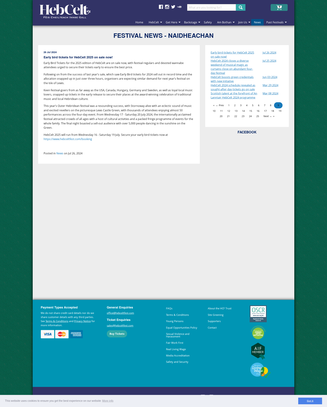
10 (214, 110)
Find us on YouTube (179, 7)
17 (265, 110)
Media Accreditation (178, 355)
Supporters (214, 321)
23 (243, 116)
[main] (121, 166)
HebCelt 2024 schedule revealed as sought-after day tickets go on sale (233, 87)
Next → (267, 116)
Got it (310, 401)
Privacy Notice (82, 321)
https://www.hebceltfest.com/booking (68, 139)
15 (250, 110)
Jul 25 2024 (269, 61)
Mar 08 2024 (270, 93)
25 (257, 116)
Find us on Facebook (161, 7)
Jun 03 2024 (270, 77)
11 (221, 110)
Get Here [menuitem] (171, 22)
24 (250, 116)
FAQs (169, 308)
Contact (212, 327)
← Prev (220, 105)
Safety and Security (177, 361)
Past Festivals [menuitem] (275, 22)
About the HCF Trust (219, 308)
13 (236, 110)
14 (243, 110)
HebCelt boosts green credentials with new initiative (232, 79)
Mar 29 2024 (270, 85)
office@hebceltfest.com (120, 313)
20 (221, 116)
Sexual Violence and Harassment (177, 335)
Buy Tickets (117, 333)
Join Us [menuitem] (242, 22)
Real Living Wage (176, 349)
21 (228, 116)
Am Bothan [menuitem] (224, 22)
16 (258, 110)
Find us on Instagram (167, 7)
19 (280, 110)
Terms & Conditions (56, 321)
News (59, 153)
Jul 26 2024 (269, 52)
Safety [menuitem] (208, 22)
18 (272, 110)
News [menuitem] (257, 22)
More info (107, 400)
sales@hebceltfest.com (120, 325)
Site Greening (215, 314)
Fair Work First (174, 342)
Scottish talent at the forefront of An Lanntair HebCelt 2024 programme (234, 95)
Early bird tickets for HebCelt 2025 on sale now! (232, 55)
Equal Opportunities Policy (181, 327)
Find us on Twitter (173, 7)
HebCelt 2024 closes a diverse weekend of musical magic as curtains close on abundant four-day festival (232, 67)
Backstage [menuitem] (190, 22)
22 (235, 116)
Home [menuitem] (139, 22)
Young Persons (174, 321)
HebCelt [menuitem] (154, 22)
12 (228, 110)
